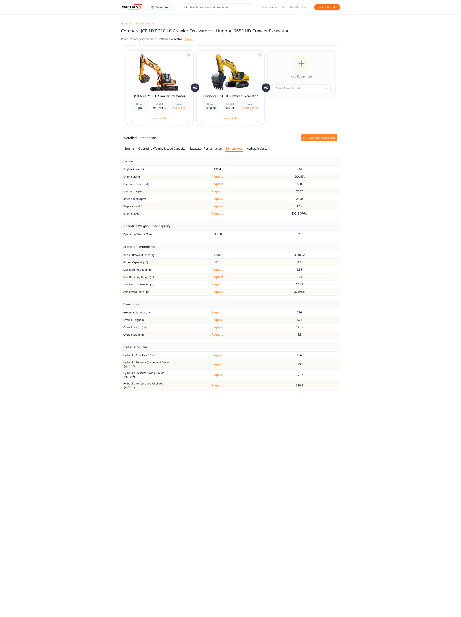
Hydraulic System (258, 149)
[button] (301, 63)
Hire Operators (298, 7)
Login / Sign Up (327, 7)
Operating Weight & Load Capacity (161, 149)
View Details (159, 118)
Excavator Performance (206, 149)
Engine (129, 149)
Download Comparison (321, 138)
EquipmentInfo (270, 7)
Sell (284, 7)
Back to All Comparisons (139, 23)
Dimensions (234, 149)
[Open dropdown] (326, 88)
